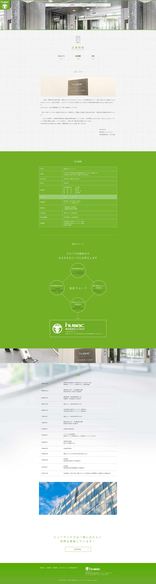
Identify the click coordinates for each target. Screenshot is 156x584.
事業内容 (57, 5)
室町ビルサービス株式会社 (70, 197)
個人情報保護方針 (72, 567)
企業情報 (48, 567)
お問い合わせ (98, 5)
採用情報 (84, 5)
